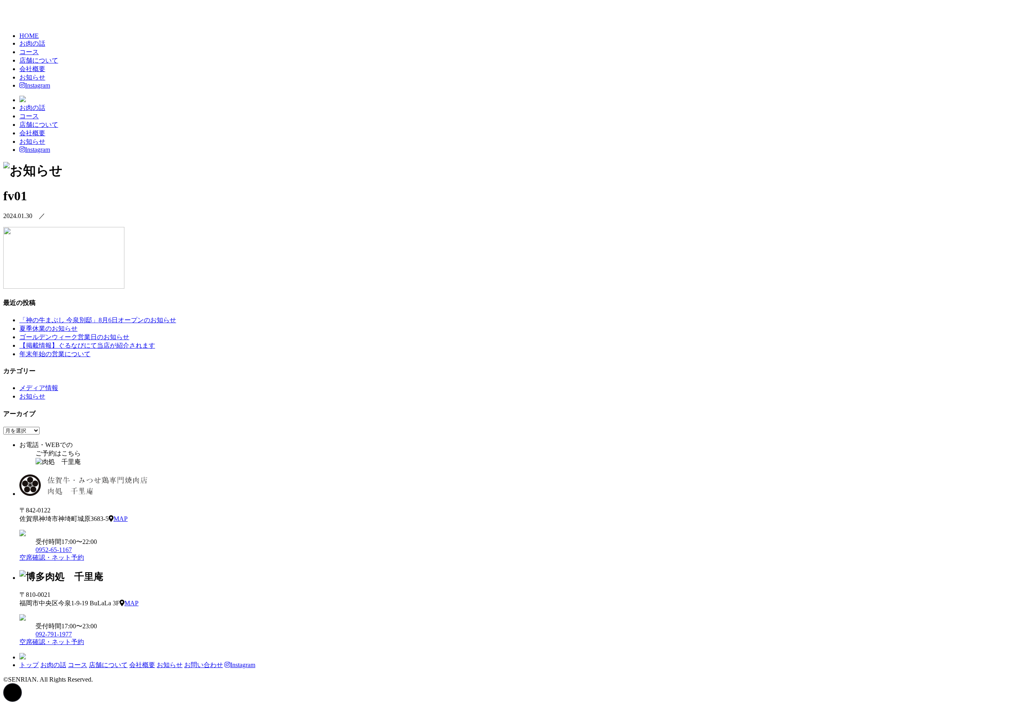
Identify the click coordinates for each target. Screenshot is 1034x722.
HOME (29, 35)
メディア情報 (38, 387)
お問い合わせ (203, 664)
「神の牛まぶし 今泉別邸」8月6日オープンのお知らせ (97, 320)
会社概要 (32, 68)
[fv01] (63, 286)
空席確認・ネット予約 (51, 557)
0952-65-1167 (54, 549)
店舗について (38, 60)
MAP (120, 518)
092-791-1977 (54, 634)
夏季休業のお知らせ (48, 328)
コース (29, 51)
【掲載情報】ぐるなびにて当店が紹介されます (87, 345)
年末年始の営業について (54, 354)
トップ (29, 664)
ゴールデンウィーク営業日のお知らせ (74, 337)
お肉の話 (32, 43)
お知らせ (32, 77)
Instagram (37, 85)
